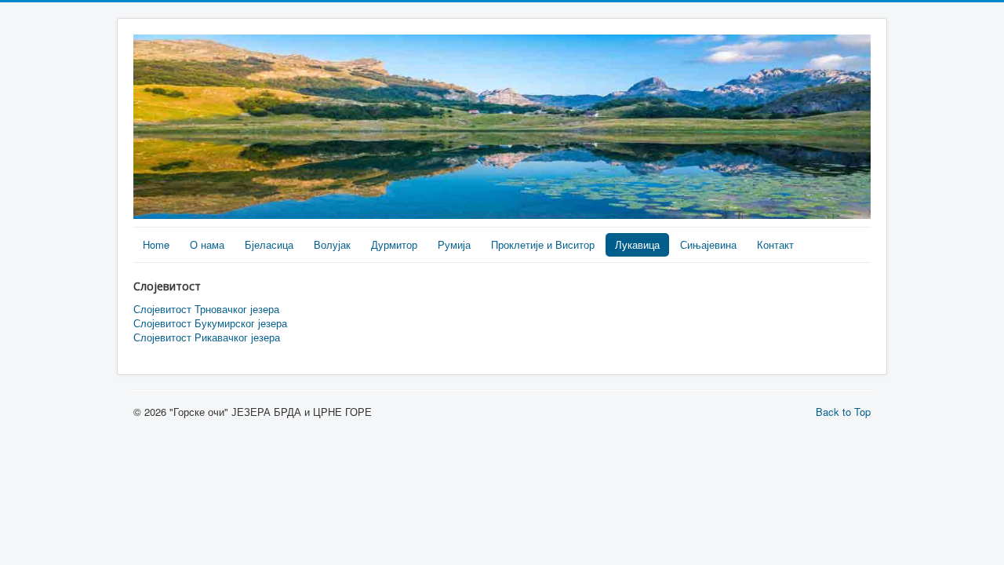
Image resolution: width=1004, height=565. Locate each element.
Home (156, 244)
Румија (454, 244)
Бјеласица (269, 244)
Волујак (332, 244)
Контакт (775, 244)
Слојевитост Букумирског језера (210, 323)
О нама (207, 244)
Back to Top (843, 411)
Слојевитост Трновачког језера (206, 309)
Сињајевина (708, 244)
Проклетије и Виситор (543, 244)
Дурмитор (394, 244)
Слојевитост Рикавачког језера (206, 337)
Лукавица (637, 244)
